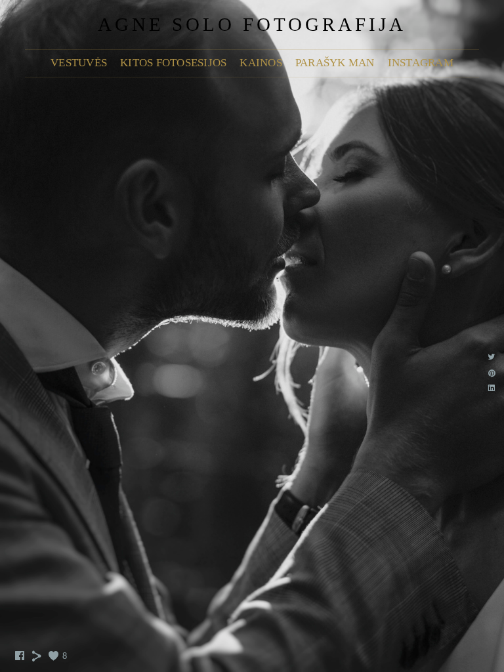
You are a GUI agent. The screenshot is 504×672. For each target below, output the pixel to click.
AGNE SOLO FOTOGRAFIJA (252, 24)
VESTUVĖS (79, 62)
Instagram (420, 62)
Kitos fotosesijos (173, 62)
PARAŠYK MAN (335, 62)
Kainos (261, 62)
